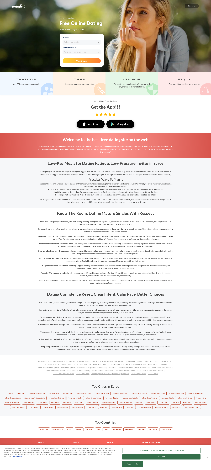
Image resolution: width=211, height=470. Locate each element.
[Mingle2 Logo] (18, 6)
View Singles (81, 61)
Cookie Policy (17, 456)
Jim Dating (175, 402)
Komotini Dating (200, 402)
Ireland (106, 429)
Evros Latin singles (62, 367)
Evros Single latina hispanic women (150, 370)
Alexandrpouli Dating (111, 398)
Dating (11, 393)
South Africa (153, 429)
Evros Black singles (115, 361)
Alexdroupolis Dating (185, 398)
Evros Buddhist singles (133, 361)
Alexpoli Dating (201, 398)
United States (44, 429)
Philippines (141, 429)
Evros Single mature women (63, 374)
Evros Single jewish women (125, 370)
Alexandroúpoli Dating (93, 398)
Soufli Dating (130, 407)
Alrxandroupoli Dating (12, 402)
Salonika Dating (117, 407)
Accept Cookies (132, 464)
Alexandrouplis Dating (158, 393)
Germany (89, 429)
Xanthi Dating (176, 407)
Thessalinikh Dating (144, 407)
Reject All (161, 457)
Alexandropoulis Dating (139, 393)
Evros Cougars (49, 364)
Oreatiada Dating (47, 407)
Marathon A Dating (18, 407)
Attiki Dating (67, 402)
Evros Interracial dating (157, 364)
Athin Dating (55, 402)
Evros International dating (136, 364)
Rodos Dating (91, 407)
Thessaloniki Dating (161, 407)
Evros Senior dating (142, 367)
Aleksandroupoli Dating (37, 393)
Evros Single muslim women (101, 374)
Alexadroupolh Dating (84, 393)
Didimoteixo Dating (108, 402)
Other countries (166, 429)
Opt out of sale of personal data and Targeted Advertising (161, 450)
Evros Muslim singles (125, 367)
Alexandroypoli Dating (75, 398)
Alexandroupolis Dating (13, 398)
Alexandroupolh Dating (176, 393)
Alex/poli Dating (68, 393)
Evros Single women (138, 374)
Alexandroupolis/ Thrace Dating (35, 398)
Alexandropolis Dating (120, 393)
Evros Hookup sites (117, 364)
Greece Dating (163, 402)
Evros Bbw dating (100, 361)
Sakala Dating (104, 407)
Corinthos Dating (92, 402)
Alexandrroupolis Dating (130, 398)
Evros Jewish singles (45, 367)
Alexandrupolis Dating (149, 398)
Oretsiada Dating (77, 407)
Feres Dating (151, 402)
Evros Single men (82, 374)
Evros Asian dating (61, 361)
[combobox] (82, 42)
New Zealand (129, 429)
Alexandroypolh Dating (56, 398)
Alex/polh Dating (54, 393)
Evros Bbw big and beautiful (80, 361)
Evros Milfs (112, 367)
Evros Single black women (55, 370)
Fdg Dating (139, 402)
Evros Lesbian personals (80, 367)
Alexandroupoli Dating (195, 393)
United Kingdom (58, 429)
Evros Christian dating (162, 361)
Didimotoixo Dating (125, 402)
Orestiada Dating (62, 407)
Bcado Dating (79, 402)
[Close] (207, 457)
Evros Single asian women (161, 367)
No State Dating (33, 407)
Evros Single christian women (102, 370)
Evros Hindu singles (100, 364)
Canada (69, 429)
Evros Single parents (121, 374)
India (98, 429)
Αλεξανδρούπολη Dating (192, 407)
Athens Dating (42, 402)
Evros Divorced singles (65, 364)
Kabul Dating (187, 402)
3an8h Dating (21, 393)
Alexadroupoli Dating (102, 393)
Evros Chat (148, 361)
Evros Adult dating (45, 361)
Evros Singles (153, 374)
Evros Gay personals (83, 364)
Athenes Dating (28, 402)
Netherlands (117, 429)
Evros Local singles (98, 367)
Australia (79, 429)
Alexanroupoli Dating (167, 398)
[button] (192, 6)
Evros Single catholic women (78, 370)
